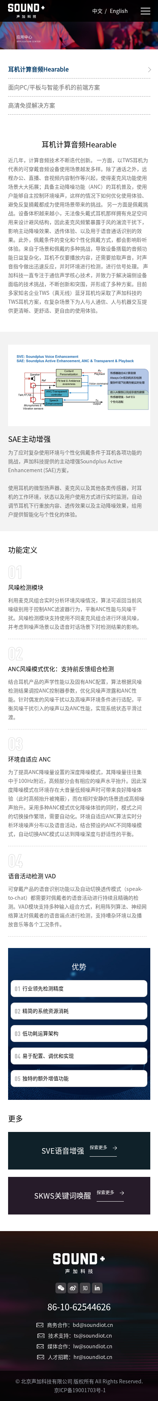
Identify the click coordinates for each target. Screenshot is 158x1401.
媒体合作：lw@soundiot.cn (79, 1346)
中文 (97, 11)
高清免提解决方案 (31, 105)
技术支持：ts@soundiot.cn (80, 1335)
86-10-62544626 (79, 1307)
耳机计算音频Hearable (38, 69)
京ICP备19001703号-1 (80, 1390)
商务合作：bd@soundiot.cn (80, 1325)
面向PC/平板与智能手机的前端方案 (54, 87)
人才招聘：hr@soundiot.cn (80, 1357)
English (119, 11)
